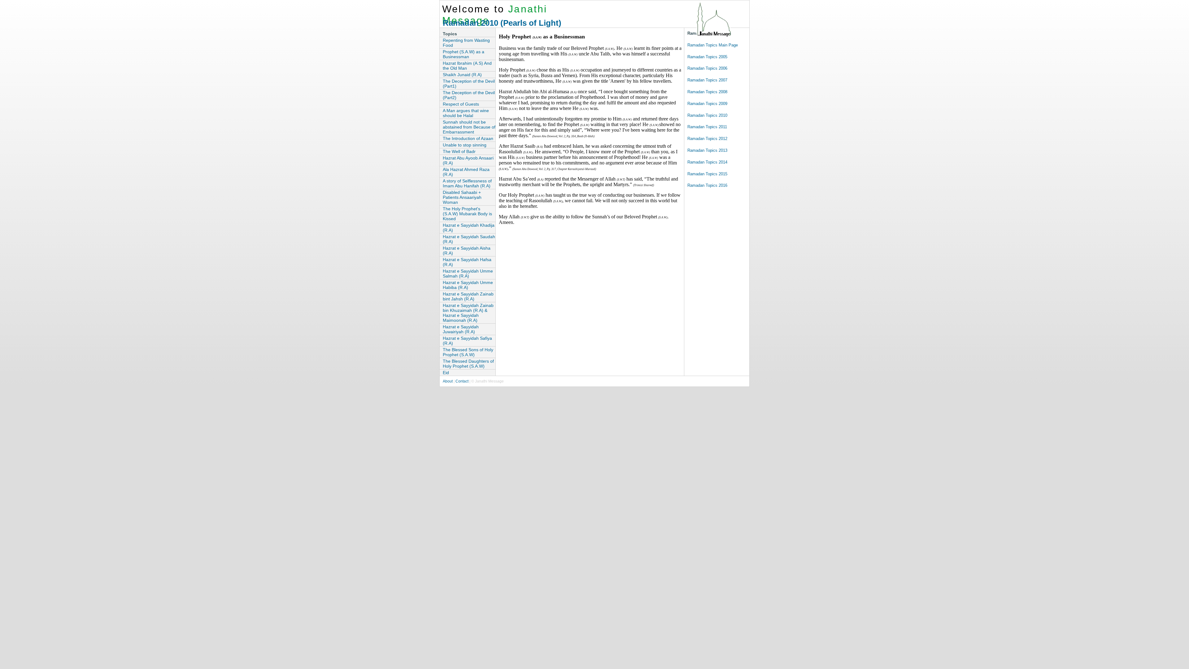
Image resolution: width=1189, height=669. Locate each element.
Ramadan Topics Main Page (712, 45)
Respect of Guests (461, 104)
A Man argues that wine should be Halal (466, 113)
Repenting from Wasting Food (466, 43)
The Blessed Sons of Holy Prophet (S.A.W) (468, 352)
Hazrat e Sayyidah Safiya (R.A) (467, 341)
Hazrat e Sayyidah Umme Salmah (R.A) (468, 273)
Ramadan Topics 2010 (707, 115)
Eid (446, 372)
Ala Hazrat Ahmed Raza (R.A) (466, 172)
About (448, 381)
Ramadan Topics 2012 (707, 138)
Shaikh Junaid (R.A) (462, 74)
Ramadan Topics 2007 (707, 80)
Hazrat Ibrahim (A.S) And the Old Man (467, 66)
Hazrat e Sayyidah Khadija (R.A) (468, 228)
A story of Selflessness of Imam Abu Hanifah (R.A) (467, 183)
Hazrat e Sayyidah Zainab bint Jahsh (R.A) (468, 296)
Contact (461, 381)
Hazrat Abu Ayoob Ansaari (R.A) (468, 160)
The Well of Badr (459, 151)
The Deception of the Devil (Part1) (469, 84)
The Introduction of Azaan (468, 138)
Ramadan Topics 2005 (707, 57)
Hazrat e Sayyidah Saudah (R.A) (469, 239)
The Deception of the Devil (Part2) (469, 95)
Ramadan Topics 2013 (707, 150)
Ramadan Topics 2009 (707, 103)
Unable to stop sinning (464, 144)
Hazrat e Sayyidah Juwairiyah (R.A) (461, 329)
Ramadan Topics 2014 (707, 162)
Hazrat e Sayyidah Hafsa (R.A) (467, 262)
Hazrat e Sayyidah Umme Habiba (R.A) (468, 285)
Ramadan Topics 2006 (707, 68)
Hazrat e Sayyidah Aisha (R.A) (466, 251)
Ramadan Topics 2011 (707, 127)
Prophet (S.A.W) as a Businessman (463, 54)
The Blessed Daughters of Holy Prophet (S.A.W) (468, 364)
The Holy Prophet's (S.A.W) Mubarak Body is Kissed (467, 213)
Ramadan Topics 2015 (707, 174)
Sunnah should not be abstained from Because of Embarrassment (469, 127)
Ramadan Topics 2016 (707, 185)
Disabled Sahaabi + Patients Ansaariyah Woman (462, 197)
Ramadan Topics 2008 (707, 92)
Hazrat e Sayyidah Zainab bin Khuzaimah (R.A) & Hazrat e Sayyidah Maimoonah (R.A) (468, 313)
